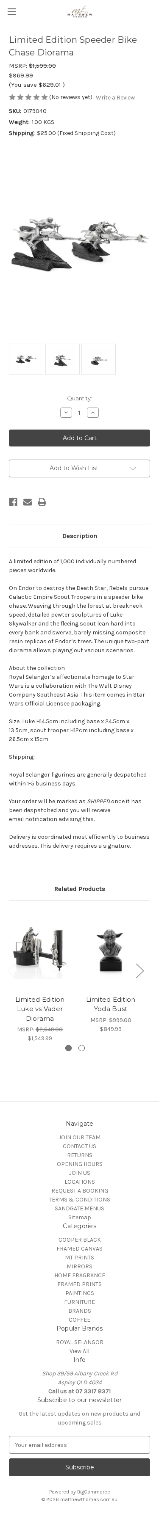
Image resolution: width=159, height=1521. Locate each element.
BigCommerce (93, 1492)
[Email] (27, 502)
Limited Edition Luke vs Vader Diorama (40, 1008)
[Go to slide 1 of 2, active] (68, 1048)
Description (79, 536)
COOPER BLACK (80, 1239)
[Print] (42, 502)
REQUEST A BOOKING (79, 1190)
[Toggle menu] (11, 11)
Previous (11, 971)
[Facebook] (13, 502)
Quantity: (79, 398)
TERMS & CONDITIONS (79, 1199)
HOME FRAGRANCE (79, 1275)
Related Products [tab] (79, 889)
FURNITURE (79, 1302)
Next (139, 971)
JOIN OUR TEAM (79, 1137)
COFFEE (79, 1319)
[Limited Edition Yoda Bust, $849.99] (110, 950)
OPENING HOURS (80, 1164)
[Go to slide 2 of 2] (81, 1048)
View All (79, 1351)
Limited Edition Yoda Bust (111, 1004)
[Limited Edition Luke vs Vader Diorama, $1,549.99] (40, 950)
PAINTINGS (79, 1293)
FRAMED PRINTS (79, 1284)
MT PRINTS (79, 1257)
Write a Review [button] (115, 97)
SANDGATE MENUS (79, 1208)
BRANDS (79, 1310)
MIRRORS (79, 1266)
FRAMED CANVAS (79, 1248)
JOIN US (79, 1173)
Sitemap (79, 1217)
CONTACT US (79, 1146)
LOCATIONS (79, 1181)
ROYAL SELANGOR (79, 1342)
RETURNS (79, 1155)
